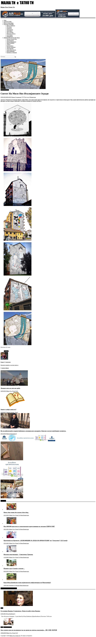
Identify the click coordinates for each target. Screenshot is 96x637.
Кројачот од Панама (12, 52)
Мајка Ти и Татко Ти (8, 7)
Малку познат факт (8, 23)
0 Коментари (32, 97)
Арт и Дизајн (10, 32)
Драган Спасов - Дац (11, 412)
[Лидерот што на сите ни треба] (14, 385)
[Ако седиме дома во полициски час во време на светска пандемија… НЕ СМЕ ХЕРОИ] (8, 624)
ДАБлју (8, 44)
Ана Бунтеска (10, 40)
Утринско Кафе (7, 21)
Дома (5, 20)
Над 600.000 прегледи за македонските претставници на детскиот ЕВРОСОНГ (29, 526)
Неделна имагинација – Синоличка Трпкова (18, 554)
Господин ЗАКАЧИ (9, 24)
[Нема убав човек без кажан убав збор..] (11, 509)
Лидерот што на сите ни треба (10, 388)
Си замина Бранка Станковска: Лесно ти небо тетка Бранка (20, 611)
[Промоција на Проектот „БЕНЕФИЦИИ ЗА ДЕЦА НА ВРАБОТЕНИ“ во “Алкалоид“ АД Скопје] (11, 537)
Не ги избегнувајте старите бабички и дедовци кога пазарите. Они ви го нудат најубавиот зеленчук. (33, 431)
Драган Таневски (11, 47)
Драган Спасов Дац (12, 39)
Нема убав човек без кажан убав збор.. (16, 512)
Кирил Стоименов (16, 97)
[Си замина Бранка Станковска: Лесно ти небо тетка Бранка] (18, 605)
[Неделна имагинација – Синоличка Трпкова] (11, 551)
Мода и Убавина (11, 25)
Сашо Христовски (11, 50)
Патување (9, 27)
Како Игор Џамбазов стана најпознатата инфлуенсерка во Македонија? (27, 582)
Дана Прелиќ (10, 48)
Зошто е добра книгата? (8, 409)
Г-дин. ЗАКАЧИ (5, 90)
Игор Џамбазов (10, 51)
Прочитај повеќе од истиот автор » (10, 365)
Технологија (10, 29)
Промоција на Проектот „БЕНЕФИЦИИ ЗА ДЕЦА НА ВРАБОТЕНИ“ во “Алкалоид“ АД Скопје (35, 540)
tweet (2, 608)
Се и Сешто (10, 35)
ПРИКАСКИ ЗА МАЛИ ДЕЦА (12, 37)
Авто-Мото (9, 31)
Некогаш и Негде (11, 33)
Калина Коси (10, 45)
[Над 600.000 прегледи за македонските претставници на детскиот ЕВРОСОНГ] (11, 523)
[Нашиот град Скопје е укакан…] (11, 565)
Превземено (10, 36)
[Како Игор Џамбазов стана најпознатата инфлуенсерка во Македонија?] (11, 579)
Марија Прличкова (11, 433)
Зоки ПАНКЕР (10, 43)
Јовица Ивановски (11, 41)
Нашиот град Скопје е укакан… (14, 568)
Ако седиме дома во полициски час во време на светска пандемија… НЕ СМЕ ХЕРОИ (29, 630)
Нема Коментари (24, 515)
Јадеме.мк (9, 28)
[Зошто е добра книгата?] (15, 406)
